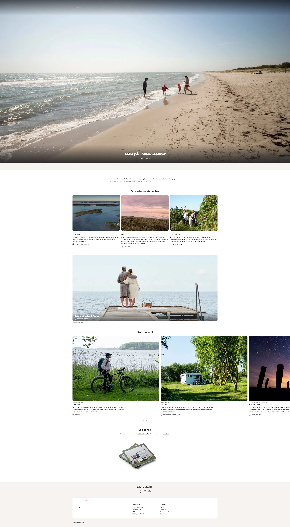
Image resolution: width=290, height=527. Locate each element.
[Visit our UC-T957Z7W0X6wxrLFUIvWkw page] (149, 491)
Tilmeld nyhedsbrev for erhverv (168, 511)
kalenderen (166, 434)
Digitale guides (136, 509)
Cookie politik (164, 514)
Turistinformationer (137, 507)
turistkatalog (141, 434)
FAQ (133, 511)
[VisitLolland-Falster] (82, 501)
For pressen (163, 509)
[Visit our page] (140, 491)
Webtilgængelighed (138, 514)
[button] (96, 238)
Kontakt (162, 507)
